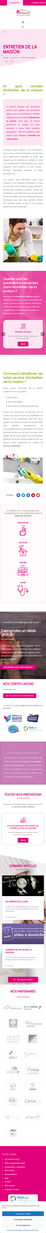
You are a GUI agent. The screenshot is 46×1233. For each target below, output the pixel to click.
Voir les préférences (23, 1225)
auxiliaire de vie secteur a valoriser (18, 951)
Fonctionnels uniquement (23, 1220)
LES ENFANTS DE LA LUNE (16, 901)
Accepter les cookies (23, 1214)
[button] (23, 22)
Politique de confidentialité (14, 1230)
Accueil (5, 57)
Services (14, 57)
